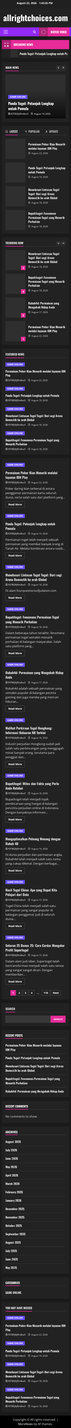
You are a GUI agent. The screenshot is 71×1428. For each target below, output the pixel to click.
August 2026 (13, 1141)
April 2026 (11, 1175)
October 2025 (13, 1225)
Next (56, 993)
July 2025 (11, 1251)
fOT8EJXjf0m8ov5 (19, 113)
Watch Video (58, 32)
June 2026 (11, 1158)
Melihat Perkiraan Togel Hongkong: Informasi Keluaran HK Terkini (28, 730)
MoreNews (25, 1424)
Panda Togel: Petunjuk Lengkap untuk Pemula (15, 172)
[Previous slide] (58, 68)
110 (46, 993)
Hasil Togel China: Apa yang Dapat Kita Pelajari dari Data (31, 892)
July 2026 (11, 1150)
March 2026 (12, 1183)
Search (10, 1009)
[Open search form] (34, 31)
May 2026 (11, 1167)
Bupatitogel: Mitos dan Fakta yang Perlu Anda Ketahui (32, 785)
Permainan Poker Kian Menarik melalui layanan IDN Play (15, 149)
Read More (16, 505)
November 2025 (14, 1217)
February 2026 (14, 1192)
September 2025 (15, 1234)
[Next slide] (63, 68)
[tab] (15, 132)
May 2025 (11, 1267)
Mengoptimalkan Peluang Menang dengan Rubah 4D (32, 841)
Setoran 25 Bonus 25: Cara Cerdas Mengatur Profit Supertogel (35, 947)
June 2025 (11, 1259)
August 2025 (13, 1242)
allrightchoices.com (35, 18)
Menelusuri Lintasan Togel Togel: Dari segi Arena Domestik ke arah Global (15, 196)
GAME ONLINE (18, 96)
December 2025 (14, 1209)
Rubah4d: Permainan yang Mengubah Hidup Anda (15, 308)
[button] (6, 32)
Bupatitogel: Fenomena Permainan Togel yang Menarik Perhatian (15, 220)
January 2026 (13, 1200)
